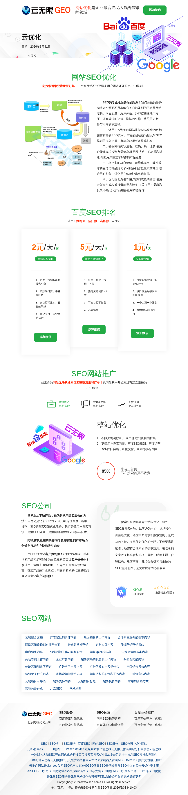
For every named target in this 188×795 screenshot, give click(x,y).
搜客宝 (80, 754)
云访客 (45, 760)
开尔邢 (59, 754)
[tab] (58, 404)
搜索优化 (99, 754)
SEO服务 (70, 743)
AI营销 (131, 760)
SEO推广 (55, 743)
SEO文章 (66, 749)
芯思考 (120, 754)
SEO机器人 (70, 765)
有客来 (137, 765)
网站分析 (135, 749)
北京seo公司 (55, 765)
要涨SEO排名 (124, 765)
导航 (132, 776)
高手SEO (86, 771)
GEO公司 (42, 771)
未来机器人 (104, 760)
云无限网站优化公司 (81, 776)
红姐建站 (123, 776)
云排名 (124, 749)
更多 (138, 776)
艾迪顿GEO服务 (89, 765)
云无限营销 (72, 760)
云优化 (145, 765)
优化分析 (70, 754)
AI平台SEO (135, 771)
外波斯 (35, 754)
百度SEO (84, 743)
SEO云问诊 (107, 765)
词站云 (42, 765)
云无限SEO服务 (57, 776)
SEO (44, 743)
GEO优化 (55, 771)
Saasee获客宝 (70, 771)
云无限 (115, 749)
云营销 (92, 760)
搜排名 (143, 754)
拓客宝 (84, 760)
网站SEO (98, 743)
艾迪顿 (148, 760)
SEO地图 (54, 749)
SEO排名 (113, 743)
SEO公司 (127, 743)
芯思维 (106, 749)
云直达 (31, 749)
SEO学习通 (33, 760)
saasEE (42, 749)
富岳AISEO (119, 760)
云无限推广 (57, 760)
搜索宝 (88, 754)
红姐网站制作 (93, 749)
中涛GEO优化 (152, 771)
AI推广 (139, 760)
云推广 (157, 760)
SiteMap (78, 749)
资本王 (154, 765)
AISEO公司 (120, 771)
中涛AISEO (131, 754)
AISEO (31, 771)
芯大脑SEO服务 (102, 771)
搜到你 (152, 754)
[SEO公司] (46, 10)
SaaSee (110, 754)
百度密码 (146, 749)
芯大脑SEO (47, 754)
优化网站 (141, 743)
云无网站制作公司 (106, 776)
